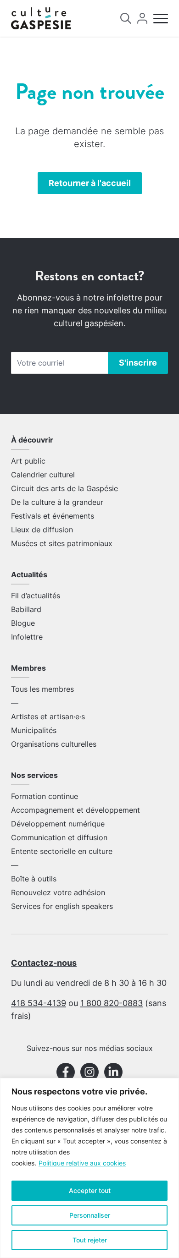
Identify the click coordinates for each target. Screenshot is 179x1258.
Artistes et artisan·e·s (48, 716)
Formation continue (44, 796)
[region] (89, 1168)
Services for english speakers (62, 906)
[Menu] (160, 18)
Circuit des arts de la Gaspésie (64, 488)
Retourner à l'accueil (90, 183)
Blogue (23, 623)
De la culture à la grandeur (57, 502)
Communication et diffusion (59, 837)
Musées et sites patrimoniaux (61, 543)
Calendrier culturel (43, 474)
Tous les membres (42, 689)
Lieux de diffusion (42, 529)
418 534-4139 (38, 1003)
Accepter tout (90, 1190)
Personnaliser (89, 1215)
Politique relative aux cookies (82, 1163)
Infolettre (27, 636)
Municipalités (33, 730)
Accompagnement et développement (75, 810)
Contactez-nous (44, 963)
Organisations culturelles (53, 744)
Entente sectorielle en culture (61, 851)
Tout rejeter (90, 1240)
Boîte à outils (33, 878)
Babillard (26, 609)
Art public (28, 460)
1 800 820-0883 (111, 1003)
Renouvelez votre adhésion (58, 892)
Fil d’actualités (35, 595)
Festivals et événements (52, 515)
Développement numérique (58, 823)
